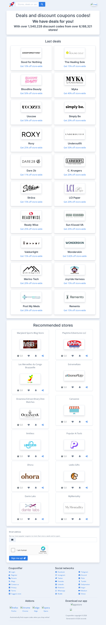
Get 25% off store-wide (31, 147)
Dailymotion (85, 584)
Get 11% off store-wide (31, 174)
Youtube (61, 581)
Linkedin (61, 584)
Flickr (83, 578)
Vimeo (83, 594)
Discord (84, 575)
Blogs (13, 581)
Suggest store (16, 594)
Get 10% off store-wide (31, 66)
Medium (84, 591)
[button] (93, 4)
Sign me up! (17, 558)
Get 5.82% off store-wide (75, 256)
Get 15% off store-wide (75, 66)
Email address (15, 532)
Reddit (60, 594)
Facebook (61, 572)
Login (13, 572)
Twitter (60, 578)
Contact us (15, 584)
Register (14, 575)
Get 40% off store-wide (75, 93)
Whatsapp (61, 591)
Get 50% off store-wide (31, 93)
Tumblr (83, 581)
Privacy (13, 587)
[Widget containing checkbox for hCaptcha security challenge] (28, 550)
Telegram (84, 572)
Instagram (61, 575)
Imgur (83, 587)
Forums (14, 578)
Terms (13, 591)
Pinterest (61, 587)
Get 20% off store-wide (75, 120)
